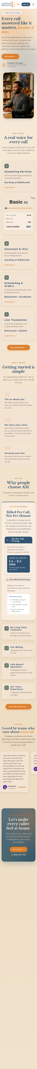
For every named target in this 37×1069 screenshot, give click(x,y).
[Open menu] (33, 4)
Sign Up (26, 4)
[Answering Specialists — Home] (8, 4)
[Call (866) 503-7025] (18, 4)
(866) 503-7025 (20, 855)
